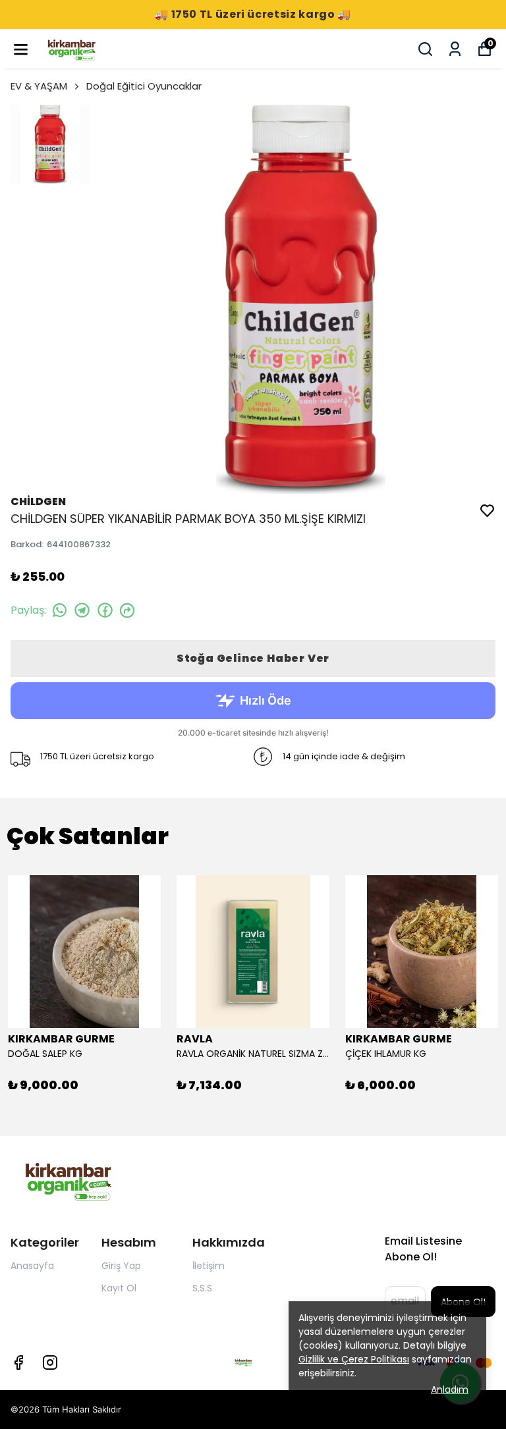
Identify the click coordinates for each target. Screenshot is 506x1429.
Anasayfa (32, 1265)
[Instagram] (50, 1362)
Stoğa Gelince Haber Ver (253, 658)
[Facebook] (18, 1362)
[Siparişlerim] (455, 49)
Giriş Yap (121, 1265)
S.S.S (202, 1288)
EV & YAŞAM (39, 86)
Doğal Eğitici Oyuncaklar (144, 86)
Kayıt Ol (118, 1288)
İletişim (208, 1265)
